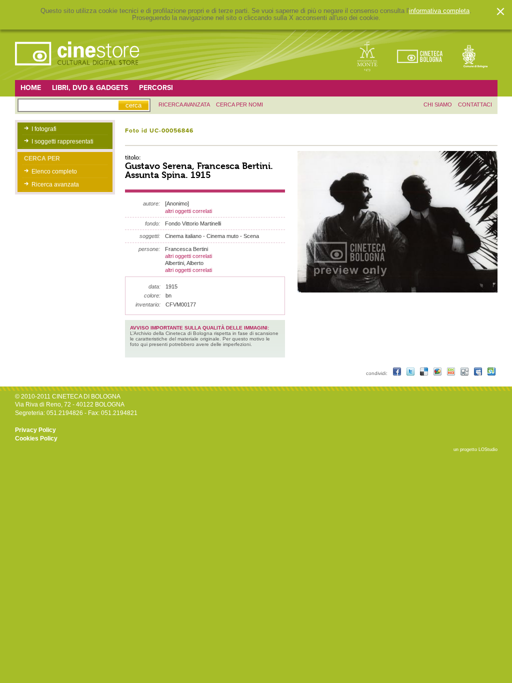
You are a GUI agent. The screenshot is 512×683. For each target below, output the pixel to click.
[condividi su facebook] (397, 373)
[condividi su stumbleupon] (492, 373)
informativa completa (439, 11)
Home (30, 88)
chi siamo (438, 105)
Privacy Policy (35, 430)
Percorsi (156, 88)
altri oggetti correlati (188, 211)
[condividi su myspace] (479, 373)
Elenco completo (54, 171)
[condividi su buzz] (438, 373)
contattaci (475, 105)
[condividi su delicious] (425, 373)
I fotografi (44, 129)
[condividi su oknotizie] (451, 373)
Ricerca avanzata (55, 184)
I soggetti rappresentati (63, 141)
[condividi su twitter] (411, 373)
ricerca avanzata (184, 105)
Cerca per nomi (239, 105)
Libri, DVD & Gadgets (90, 88)
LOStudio (488, 449)
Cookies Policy (36, 438)
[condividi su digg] (465, 373)
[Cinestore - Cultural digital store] (78, 70)
